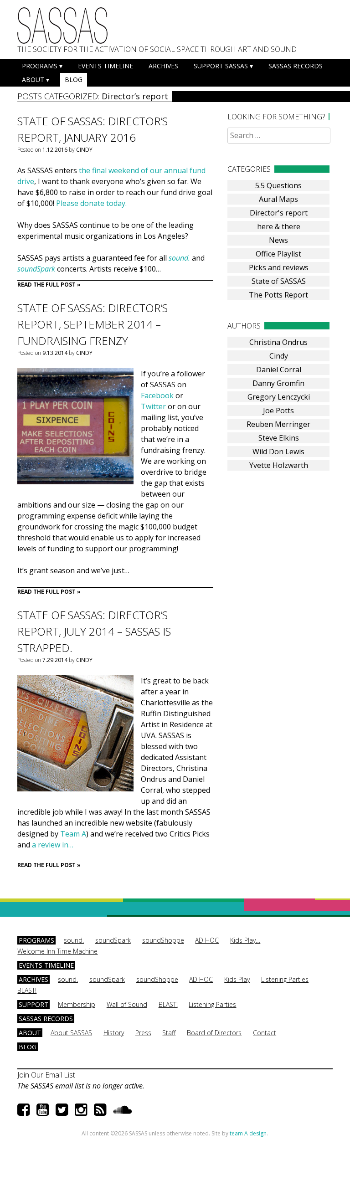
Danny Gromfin (278, 383)
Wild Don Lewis (278, 452)
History (113, 1032)
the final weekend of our (121, 170)
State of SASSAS (279, 281)
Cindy (84, 150)
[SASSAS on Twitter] (62, 1109)
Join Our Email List (46, 1075)
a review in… (52, 845)
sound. (179, 258)
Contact (264, 1032)
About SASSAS (71, 1032)
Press (143, 1032)
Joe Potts (278, 411)
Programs (39, 66)
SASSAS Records (295, 66)
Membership (76, 1004)
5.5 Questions (278, 185)
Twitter (153, 406)
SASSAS (62, 25)
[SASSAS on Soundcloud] (122, 1109)
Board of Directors (214, 1032)
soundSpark (113, 940)
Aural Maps (278, 199)
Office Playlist (278, 254)
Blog (73, 79)
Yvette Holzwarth (278, 465)
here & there (278, 226)
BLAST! (26, 990)
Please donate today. (91, 203)
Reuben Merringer (278, 424)
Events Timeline (105, 66)
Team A (73, 834)
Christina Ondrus (278, 342)
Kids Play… (245, 940)
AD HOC (207, 940)
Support (33, 1004)
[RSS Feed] (100, 1109)
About (33, 79)
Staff (168, 1032)
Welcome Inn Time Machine (57, 951)
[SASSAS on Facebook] (23, 1109)
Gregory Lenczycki (278, 397)
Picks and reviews (279, 267)
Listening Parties (285, 979)
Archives (163, 66)
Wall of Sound (127, 1004)
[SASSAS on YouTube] (42, 1109)
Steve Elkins (278, 438)
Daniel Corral (278, 369)
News (278, 240)
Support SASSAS (221, 66)
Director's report (279, 213)
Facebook (157, 395)
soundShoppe (163, 940)
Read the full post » (49, 284)
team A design (248, 1133)
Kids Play (237, 979)
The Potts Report (278, 295)
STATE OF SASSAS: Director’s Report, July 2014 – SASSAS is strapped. (94, 631)
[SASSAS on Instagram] (81, 1109)
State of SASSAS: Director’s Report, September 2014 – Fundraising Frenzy (92, 324)
